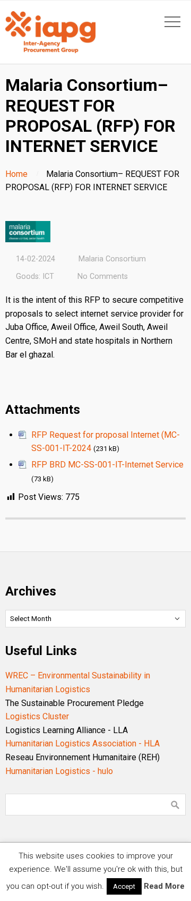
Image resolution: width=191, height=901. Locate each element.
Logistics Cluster (37, 716)
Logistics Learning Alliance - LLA (66, 730)
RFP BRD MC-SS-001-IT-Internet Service (107, 465)
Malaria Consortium (112, 259)
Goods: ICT (35, 276)
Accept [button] (124, 886)
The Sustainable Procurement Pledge (74, 703)
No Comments (102, 276)
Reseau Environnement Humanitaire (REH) (82, 757)
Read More (164, 886)
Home (16, 174)
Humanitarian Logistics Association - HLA (82, 743)
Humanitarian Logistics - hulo (59, 771)
